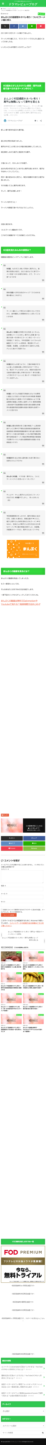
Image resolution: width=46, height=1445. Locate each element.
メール (4, 893)
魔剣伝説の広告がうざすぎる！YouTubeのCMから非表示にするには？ (21, 1376)
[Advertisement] (23, 707)
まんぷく (5, 815)
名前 (3, 885)
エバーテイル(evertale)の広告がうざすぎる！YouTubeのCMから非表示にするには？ (21, 1368)
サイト (3, 902)
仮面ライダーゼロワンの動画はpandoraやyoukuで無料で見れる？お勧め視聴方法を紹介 (22, 1394)
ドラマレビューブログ (23, 4)
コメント (5, 869)
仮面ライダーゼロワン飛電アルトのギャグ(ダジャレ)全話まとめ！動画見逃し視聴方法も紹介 (21, 1385)
